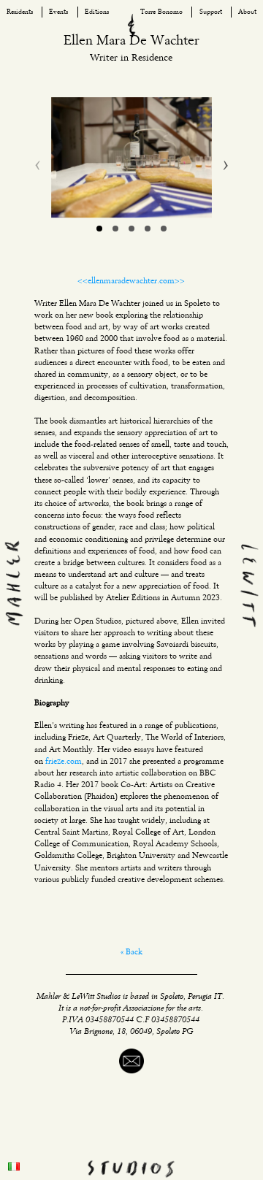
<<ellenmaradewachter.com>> (131, 281)
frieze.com (63, 761)
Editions (97, 12)
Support (210, 12)
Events (58, 12)
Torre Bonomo (161, 12)
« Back (131, 952)
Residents (20, 12)
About (247, 12)
